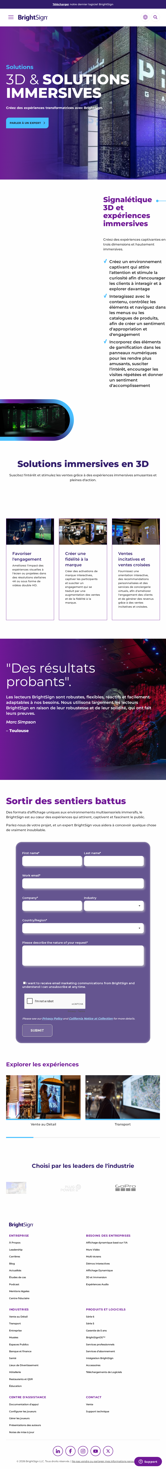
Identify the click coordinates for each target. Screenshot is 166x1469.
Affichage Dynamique (99, 1270)
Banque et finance (20, 1351)
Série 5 (90, 1323)
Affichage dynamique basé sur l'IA (107, 1242)
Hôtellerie (15, 1372)
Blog (12, 1263)
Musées (13, 1337)
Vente (89, 1404)
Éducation (15, 1386)
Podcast (14, 1284)
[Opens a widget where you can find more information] (148, 1462)
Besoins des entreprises (108, 1235)
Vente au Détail (18, 1316)
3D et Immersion (96, 1277)
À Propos (14, 1242)
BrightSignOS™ (95, 1337)
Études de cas (17, 1277)
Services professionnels (100, 1344)
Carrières (14, 1256)
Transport (15, 1323)
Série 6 (90, 1316)
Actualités (15, 1270)
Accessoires (93, 1365)
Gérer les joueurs (19, 1418)
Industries (19, 1309)
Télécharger (61, 4)
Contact (94, 1397)
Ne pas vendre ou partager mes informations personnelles (107, 1461)
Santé (12, 1358)
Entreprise (15, 1330)
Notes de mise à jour (21, 1432)
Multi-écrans (93, 1256)
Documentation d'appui (23, 1404)
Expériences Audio (97, 1284)
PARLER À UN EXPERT (26, 122)
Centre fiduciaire (19, 1298)
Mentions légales (19, 1291)
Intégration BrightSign (99, 1358)
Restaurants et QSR (21, 1379)
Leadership (15, 1249)
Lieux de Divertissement (23, 1365)
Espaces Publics (19, 1344)
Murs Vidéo (93, 1249)
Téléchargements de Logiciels (104, 1372)
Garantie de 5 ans (96, 1330)
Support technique (97, 1411)
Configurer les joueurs (22, 1411)
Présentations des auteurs (25, 1425)
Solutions (19, 67)
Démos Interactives (98, 1263)
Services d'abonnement (100, 1351)
